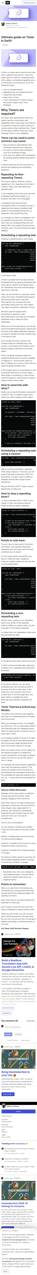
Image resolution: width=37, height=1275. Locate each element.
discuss (5, 45)
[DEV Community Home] (7, 3)
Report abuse (25, 1040)
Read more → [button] (8, 1228)
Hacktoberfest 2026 (9, 1217)
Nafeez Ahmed (11, 23)
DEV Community (18, 1144)
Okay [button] (5, 1271)
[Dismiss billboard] (34, 1230)
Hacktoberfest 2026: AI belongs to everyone (15, 1205)
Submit (8, 1034)
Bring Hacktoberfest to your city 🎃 (16, 1073)
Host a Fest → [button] (8, 1094)
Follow (18, 1111)
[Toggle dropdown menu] (34, 934)
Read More (7, 1013)
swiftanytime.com (23, 27)
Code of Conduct (12, 1040)
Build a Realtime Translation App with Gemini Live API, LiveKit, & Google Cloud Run (18, 965)
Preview (18, 1034)
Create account (29, 3)
